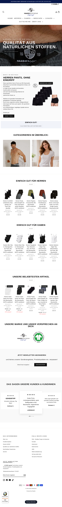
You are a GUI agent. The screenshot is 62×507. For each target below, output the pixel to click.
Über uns (37, 21)
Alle (31, 184)
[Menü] (8, 492)
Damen (27, 18)
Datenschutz (35, 446)
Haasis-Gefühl (6, 444)
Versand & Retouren (37, 456)
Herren (18, 18)
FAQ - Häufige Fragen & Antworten (40, 439)
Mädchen (38, 18)
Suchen (5, 451)
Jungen (49, 18)
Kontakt (34, 441)
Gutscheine (25, 21)
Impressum (34, 444)
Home (10, 18)
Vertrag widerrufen (36, 454)
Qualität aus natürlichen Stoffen (11, 446)
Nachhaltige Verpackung (9, 449)
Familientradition (7, 441)
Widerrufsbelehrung (37, 451)
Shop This (9, 116)
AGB (33, 449)
